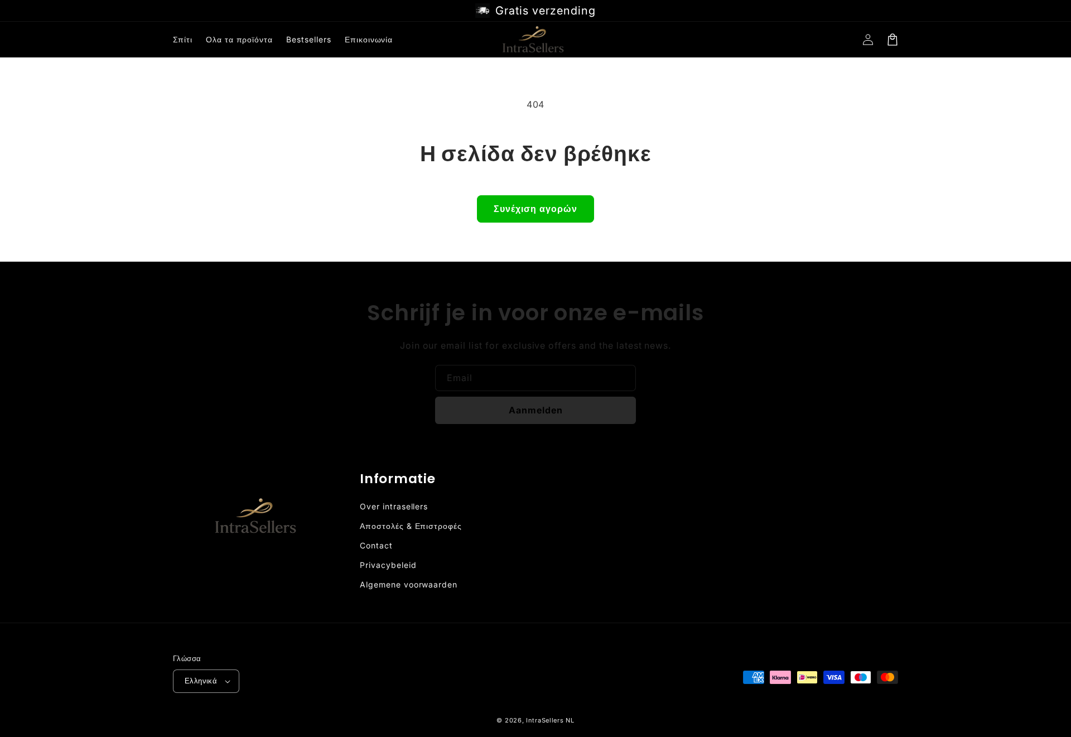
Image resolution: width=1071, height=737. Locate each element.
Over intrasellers (394, 506)
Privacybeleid (388, 565)
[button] (892, 39)
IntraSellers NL (550, 720)
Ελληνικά (201, 680)
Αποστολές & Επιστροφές (411, 526)
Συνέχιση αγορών (535, 208)
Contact (376, 545)
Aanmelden (536, 410)
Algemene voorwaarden (408, 584)
